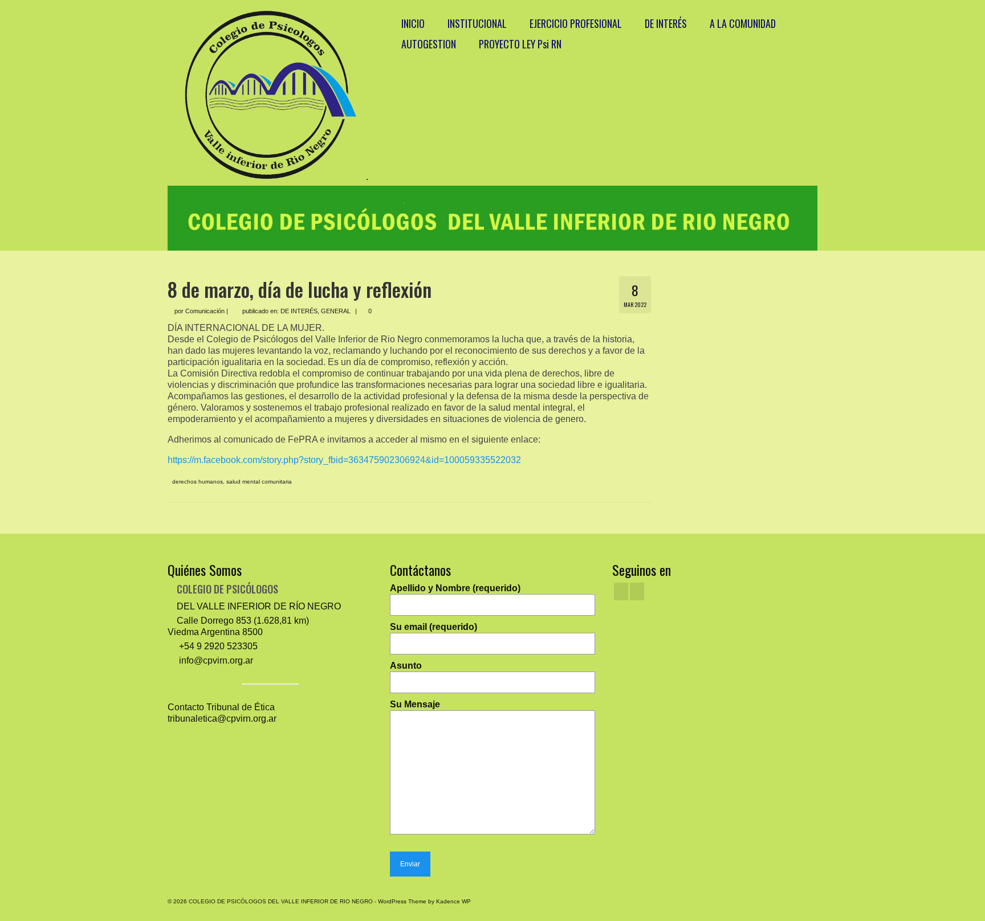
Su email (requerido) (433, 627)
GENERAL (336, 311)
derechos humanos (197, 481)
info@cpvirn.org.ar (215, 660)
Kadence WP (453, 901)
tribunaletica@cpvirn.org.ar (222, 718)
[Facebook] (621, 591)
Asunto (406, 665)
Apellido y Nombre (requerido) (455, 588)
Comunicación (205, 311)
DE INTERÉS (299, 311)
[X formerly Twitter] (637, 591)
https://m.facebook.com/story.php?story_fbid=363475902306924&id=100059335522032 (344, 460)
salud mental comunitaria (259, 481)
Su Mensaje (415, 704)
